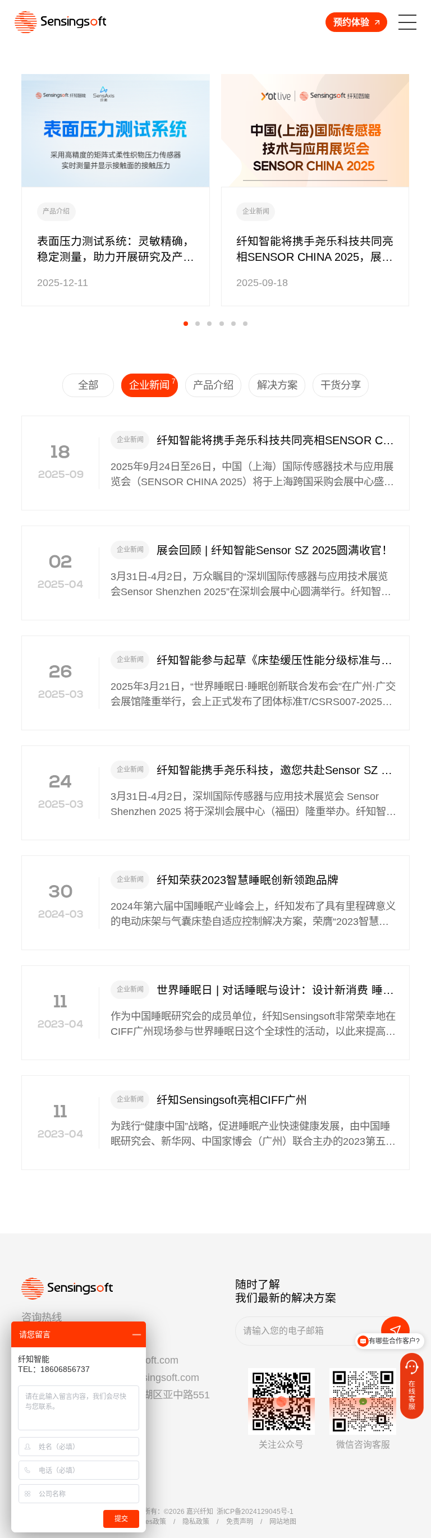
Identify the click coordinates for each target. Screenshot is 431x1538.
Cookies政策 (146, 1522)
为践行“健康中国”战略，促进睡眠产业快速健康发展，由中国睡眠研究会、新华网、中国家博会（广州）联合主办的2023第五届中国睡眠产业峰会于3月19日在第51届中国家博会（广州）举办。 (253, 1134)
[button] (186, 323)
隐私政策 (195, 1522)
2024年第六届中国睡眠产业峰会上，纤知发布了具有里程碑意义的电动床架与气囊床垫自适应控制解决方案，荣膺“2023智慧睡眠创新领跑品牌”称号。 (253, 914)
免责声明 (239, 1522)
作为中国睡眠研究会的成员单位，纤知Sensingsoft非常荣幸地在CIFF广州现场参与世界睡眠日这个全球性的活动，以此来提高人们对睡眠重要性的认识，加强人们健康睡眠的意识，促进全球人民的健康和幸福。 (253, 1024)
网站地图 (282, 1522)
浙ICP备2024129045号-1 (255, 1512)
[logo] (60, 22)
